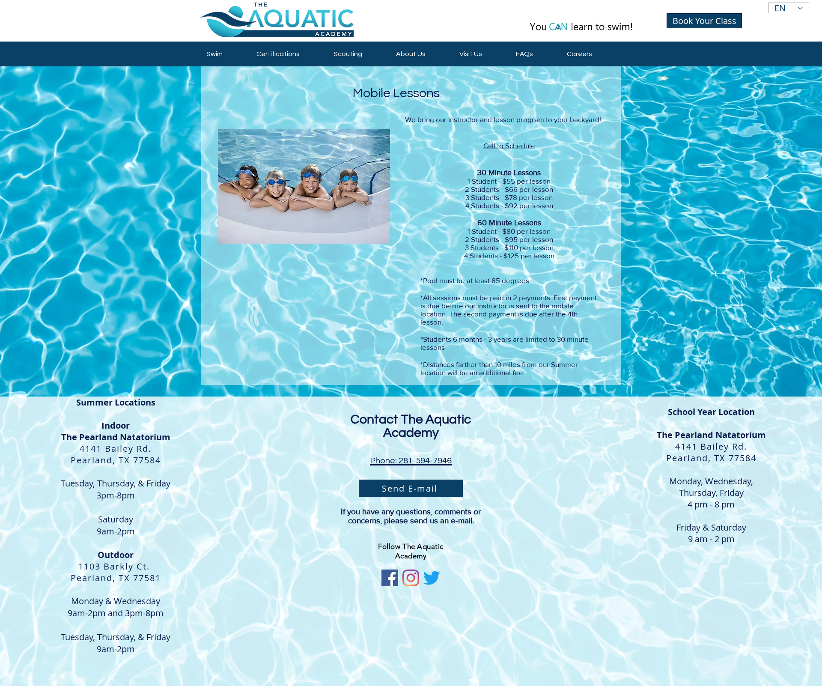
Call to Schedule (509, 145)
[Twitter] (431, 578)
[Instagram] (410, 578)
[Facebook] (389, 578)
